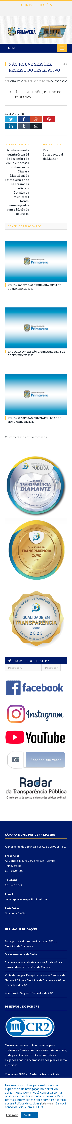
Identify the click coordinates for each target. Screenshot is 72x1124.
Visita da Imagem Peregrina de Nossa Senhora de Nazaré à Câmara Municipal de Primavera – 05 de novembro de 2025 (35, 980)
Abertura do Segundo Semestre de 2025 (29, 993)
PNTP (22, 1074)
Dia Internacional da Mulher (35, 9)
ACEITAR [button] (29, 1115)
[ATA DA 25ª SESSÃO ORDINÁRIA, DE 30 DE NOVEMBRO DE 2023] (36, 394)
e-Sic (23, 913)
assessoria (47, 1050)
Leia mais (47, 1103)
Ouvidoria (11, 913)
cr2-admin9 (16, 81)
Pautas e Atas (59, 81)
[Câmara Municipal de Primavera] (36, 30)
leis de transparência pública (41, 1060)
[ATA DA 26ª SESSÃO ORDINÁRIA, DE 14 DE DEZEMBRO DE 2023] (36, 261)
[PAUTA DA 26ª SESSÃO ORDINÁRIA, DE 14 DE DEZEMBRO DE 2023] (36, 327)
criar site (29, 1045)
